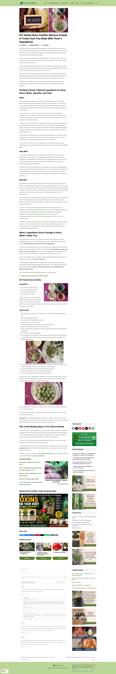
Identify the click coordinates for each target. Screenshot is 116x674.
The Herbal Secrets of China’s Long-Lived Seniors (82, 520)
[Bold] (22, 577)
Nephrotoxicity (39, 210)
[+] (39, 577)
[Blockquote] (32, 577)
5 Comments (45, 45)
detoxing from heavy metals (41, 222)
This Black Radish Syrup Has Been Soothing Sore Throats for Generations (37, 658)
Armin (29, 599)
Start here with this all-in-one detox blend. (34, 276)
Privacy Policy (85, 671)
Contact (73, 671)
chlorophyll (55, 226)
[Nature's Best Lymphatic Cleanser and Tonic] (56, 470)
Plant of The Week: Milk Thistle (29, 479)
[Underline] (26, 577)
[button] (96, 3)
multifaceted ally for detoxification (37, 123)
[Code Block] (34, 577)
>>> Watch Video (62, 484)
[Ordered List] (29, 577)
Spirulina (49, 66)
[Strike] (27, 577)
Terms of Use (79, 671)
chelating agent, (54, 224)
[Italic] (24, 577)
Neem (44, 66)
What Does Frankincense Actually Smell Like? (81, 522)
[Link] (36, 577)
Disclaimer (91, 671)
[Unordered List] (31, 577)
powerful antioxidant (29, 198)
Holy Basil (22, 167)
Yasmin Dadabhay (34, 45)
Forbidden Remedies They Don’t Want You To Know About (78, 658)
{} (37, 577)
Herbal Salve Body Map (76, 528)
